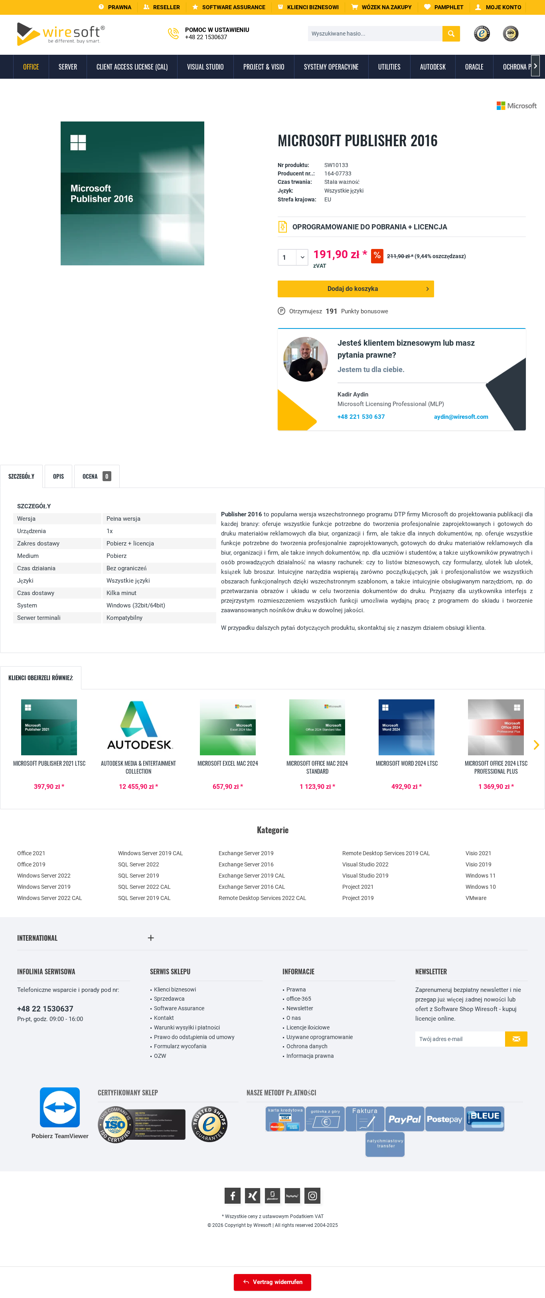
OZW (160, 1056)
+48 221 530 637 (361, 416)
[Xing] (253, 1196)
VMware (476, 898)
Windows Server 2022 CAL (49, 898)
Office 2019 (31, 864)
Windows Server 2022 (44, 875)
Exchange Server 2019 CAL (252, 875)
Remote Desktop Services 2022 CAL (262, 898)
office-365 (298, 998)
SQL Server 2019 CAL (144, 898)
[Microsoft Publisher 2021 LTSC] (49, 727)
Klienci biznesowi (175, 989)
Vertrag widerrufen (277, 1282)
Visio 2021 (479, 853)
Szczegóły (21, 476)
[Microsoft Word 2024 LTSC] (406, 727)
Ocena (96, 476)
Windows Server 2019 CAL (150, 853)
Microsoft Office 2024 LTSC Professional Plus (496, 767)
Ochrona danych (307, 1046)
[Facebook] (233, 1196)
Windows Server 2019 (44, 887)
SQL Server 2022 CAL (144, 887)
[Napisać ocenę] (402, 153)
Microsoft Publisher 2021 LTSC (49, 763)
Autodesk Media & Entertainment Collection (138, 767)
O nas (293, 1018)
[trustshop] (209, 1124)
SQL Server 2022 (138, 864)
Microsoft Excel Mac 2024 (227, 763)
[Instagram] (312, 1196)
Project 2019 (358, 898)
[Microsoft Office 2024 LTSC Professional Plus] (496, 727)
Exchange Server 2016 (246, 864)
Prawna (296, 989)
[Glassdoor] (272, 1196)
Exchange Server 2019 (246, 853)
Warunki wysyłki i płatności (187, 1027)
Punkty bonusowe (364, 311)
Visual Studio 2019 (365, 875)
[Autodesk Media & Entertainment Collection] (138, 727)
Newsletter (299, 1008)
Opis (58, 476)
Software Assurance (179, 1008)
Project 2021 (358, 887)
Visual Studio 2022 (365, 864)
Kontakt (164, 1018)
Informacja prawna (310, 1056)
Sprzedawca (169, 998)
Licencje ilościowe (308, 1027)
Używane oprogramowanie (319, 1037)
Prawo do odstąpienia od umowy (194, 1037)
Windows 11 (481, 875)
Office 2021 (31, 853)
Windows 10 (481, 887)
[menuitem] (381, 7)
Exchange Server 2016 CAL (252, 887)
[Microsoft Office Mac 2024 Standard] (317, 727)
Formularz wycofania (180, 1046)
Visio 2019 (479, 864)
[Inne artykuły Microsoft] (517, 106)
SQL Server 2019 (138, 875)
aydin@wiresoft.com (461, 416)
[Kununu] (292, 1196)
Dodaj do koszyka (353, 289)
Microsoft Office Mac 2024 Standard (317, 767)
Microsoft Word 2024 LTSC (407, 763)
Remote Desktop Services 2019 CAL (386, 853)
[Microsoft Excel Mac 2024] (228, 727)
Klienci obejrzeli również (40, 677)
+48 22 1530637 (45, 1008)
